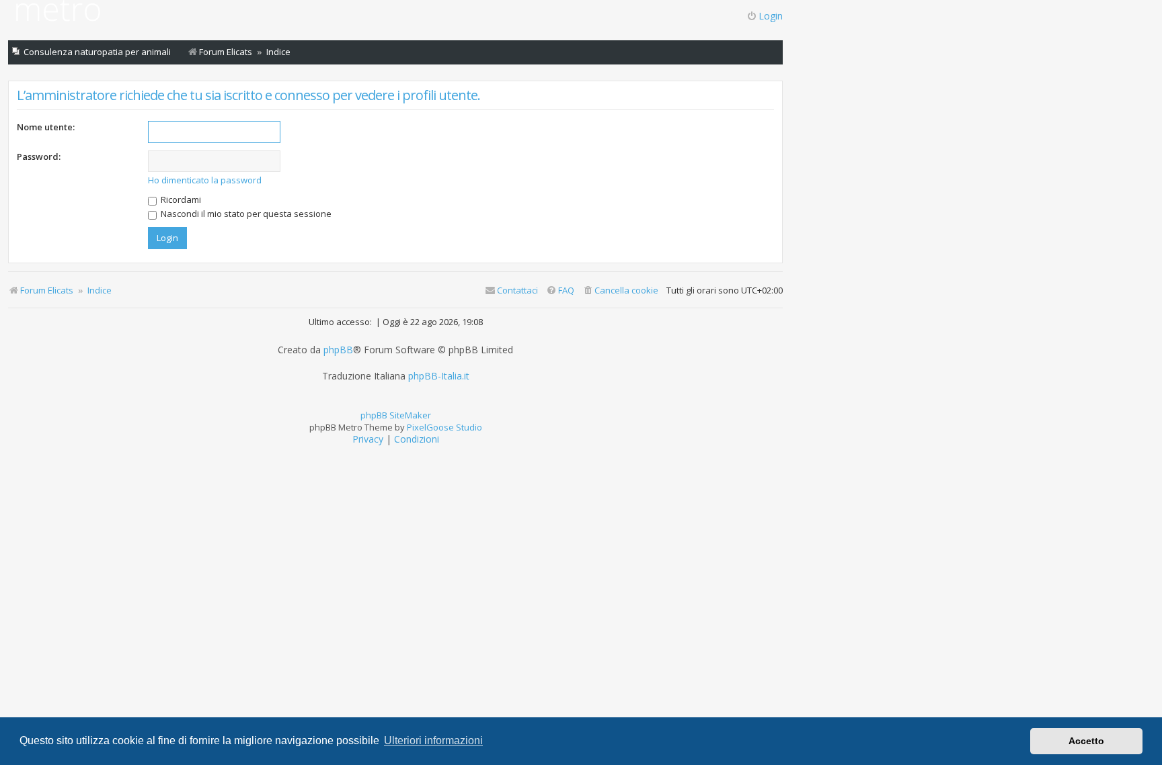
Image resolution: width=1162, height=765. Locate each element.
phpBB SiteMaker (395, 415)
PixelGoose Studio (444, 427)
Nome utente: (46, 127)
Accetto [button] (1086, 740)
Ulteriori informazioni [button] (433, 740)
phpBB (338, 350)
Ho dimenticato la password (205, 180)
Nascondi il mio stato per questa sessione (245, 214)
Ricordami (180, 199)
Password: (39, 156)
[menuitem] (620, 290)
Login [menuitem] (771, 15)
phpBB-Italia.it (438, 376)
